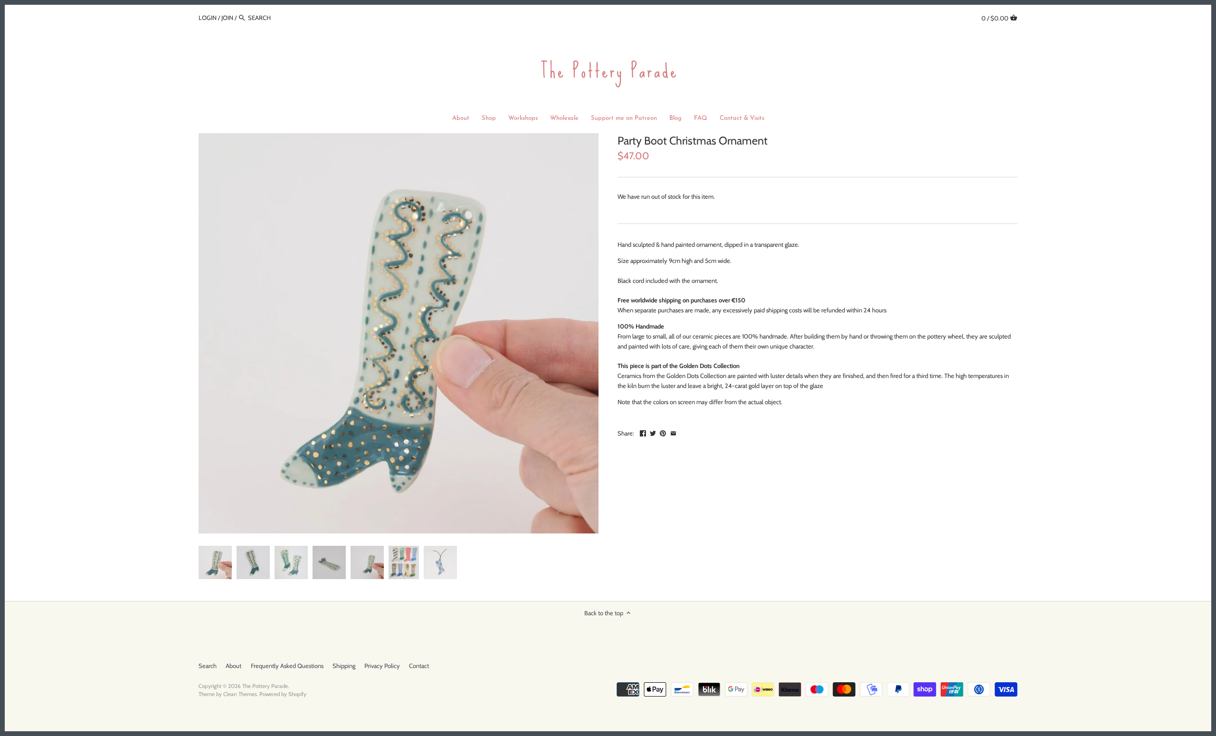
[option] (215, 562)
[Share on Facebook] (643, 432)
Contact (419, 665)
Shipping (343, 665)
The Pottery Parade (265, 686)
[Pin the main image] (663, 432)
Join (227, 17)
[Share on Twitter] (653, 432)
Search (208, 665)
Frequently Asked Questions (287, 665)
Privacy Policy (382, 665)
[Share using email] (673, 432)
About (233, 665)
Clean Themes (240, 694)
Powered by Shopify (282, 694)
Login (208, 17)
